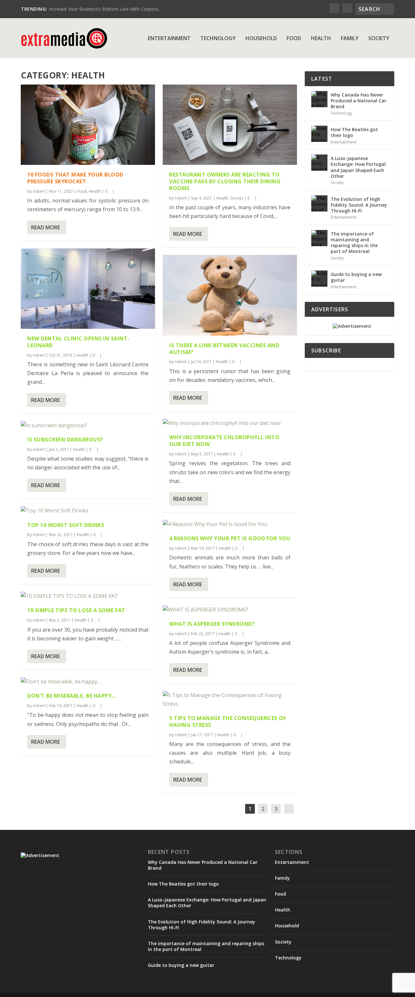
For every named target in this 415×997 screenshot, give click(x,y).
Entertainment (169, 39)
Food (294, 39)
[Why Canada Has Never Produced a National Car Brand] (319, 99)
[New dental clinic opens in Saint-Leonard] (88, 288)
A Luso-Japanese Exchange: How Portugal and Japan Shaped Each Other (358, 167)
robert (39, 191)
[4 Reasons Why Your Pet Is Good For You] (230, 524)
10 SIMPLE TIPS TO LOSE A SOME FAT (76, 610)
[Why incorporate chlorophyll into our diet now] (230, 423)
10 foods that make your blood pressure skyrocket (75, 178)
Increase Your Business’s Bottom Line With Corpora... (105, 9)
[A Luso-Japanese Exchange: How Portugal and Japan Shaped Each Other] (319, 163)
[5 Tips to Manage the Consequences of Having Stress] (230, 699)
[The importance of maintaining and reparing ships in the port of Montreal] (319, 238)
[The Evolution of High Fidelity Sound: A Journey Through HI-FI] (319, 203)
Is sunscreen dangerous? (65, 439)
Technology (218, 39)
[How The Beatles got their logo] (319, 134)
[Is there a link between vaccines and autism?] (230, 295)
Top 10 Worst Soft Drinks (65, 525)
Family (350, 39)
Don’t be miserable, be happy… (71, 695)
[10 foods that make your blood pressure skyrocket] (88, 125)
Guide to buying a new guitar (356, 277)
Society (378, 39)
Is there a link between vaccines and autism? (224, 349)
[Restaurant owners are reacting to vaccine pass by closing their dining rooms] (230, 125)
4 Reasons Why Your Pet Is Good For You (229, 538)
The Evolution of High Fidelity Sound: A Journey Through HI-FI (359, 205)
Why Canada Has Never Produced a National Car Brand (358, 100)
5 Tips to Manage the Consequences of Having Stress (227, 721)
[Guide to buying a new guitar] (319, 278)
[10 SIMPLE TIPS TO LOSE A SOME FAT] (88, 596)
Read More (45, 227)
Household (261, 39)
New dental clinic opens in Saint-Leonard (78, 342)
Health (321, 39)
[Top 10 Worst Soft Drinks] (88, 510)
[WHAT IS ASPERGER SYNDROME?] (230, 609)
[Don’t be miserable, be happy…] (88, 681)
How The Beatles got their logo (354, 132)
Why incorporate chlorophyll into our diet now (224, 441)
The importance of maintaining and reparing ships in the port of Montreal (354, 243)
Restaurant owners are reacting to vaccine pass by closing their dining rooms (224, 181)
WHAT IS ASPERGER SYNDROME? (212, 623)
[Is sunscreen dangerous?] (88, 425)
